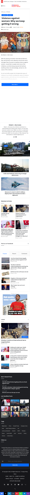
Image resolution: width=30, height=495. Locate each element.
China (10, 425)
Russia (3, 433)
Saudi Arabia (9, 433)
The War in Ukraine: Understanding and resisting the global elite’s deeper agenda (19, 266)
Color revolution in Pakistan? (10, 1)
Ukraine (3, 435)
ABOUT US (11, 476)
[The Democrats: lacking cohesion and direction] (5, 415)
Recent (14, 253)
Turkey (25, 433)
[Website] (14, 137)
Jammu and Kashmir (6, 430)
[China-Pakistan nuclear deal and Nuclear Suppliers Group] (5, 366)
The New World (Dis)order (5, 214)
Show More (15, 84)
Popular (5, 253)
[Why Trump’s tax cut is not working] (6, 287)
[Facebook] (16, 137)
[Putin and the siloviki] (15, 414)
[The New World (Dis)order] (7, 208)
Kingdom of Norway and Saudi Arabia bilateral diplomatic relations (19, 280)
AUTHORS (16, 478)
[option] (15, 148)
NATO (18, 430)
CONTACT (22, 478)
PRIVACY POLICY (9, 478)
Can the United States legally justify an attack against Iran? (19, 259)
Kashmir (13, 430)
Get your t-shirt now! (15, 293)
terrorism (20, 433)
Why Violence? (23, 133)
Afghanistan (4, 425)
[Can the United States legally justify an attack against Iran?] (6, 260)
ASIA (6, 145)
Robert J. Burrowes (15, 125)
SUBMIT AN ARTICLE (20, 476)
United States (10, 435)
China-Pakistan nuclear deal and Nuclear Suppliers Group (19, 365)
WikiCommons (20, 51)
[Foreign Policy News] (15, 6)
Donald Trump (16, 425)
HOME (6, 476)
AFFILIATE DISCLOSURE (15, 480)
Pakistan (23, 430)
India (3, 428)
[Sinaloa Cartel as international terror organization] (22, 208)
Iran (18, 428)
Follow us (3, 440)
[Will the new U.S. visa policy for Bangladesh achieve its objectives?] (24, 414)
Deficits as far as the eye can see (19, 272)
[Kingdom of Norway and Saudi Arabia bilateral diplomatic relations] (6, 280)
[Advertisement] (15, 24)
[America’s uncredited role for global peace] (24, 402)
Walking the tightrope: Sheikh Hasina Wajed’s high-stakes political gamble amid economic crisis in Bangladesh (7, 231)
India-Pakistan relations (11, 428)
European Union (24, 425)
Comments (24, 253)
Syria (15, 433)
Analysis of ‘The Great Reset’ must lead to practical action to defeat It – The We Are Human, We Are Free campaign (14, 152)
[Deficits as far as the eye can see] (6, 274)
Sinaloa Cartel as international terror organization (21, 215)
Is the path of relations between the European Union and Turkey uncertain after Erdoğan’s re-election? (22, 233)
